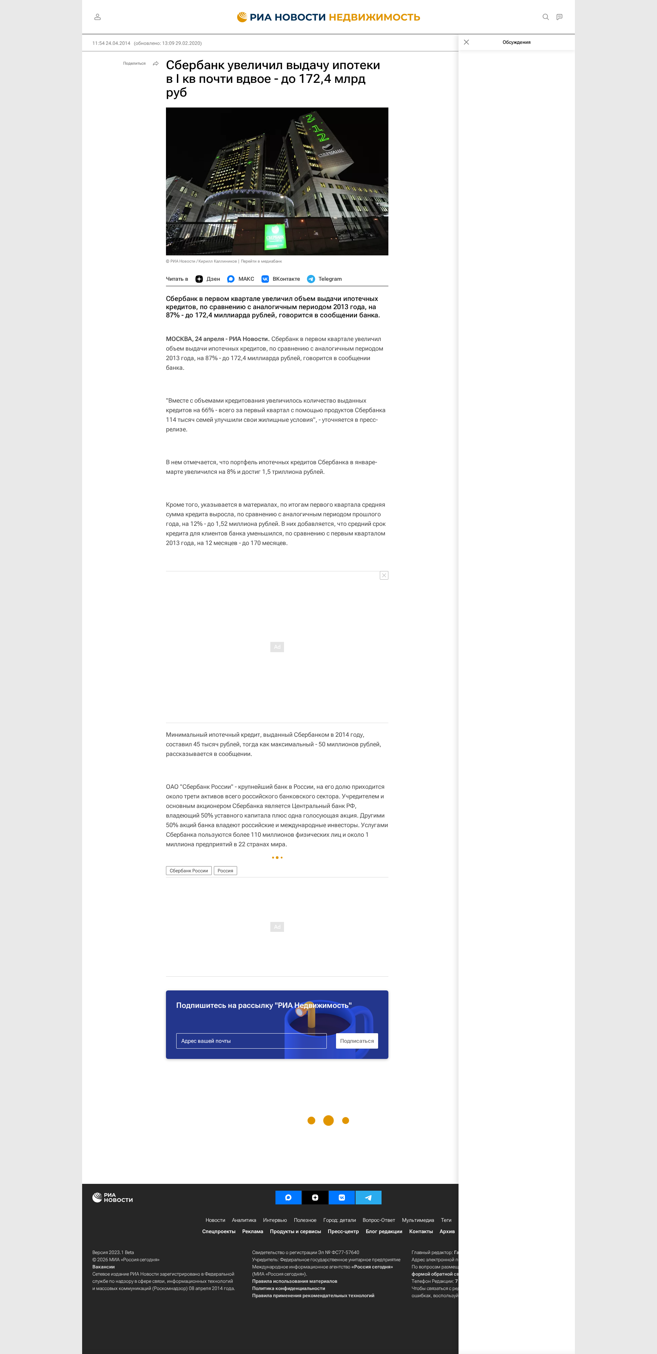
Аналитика (244, 1220)
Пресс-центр (343, 1231)
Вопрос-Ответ (379, 1220)
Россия (225, 870)
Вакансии (103, 1266)
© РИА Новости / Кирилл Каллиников (201, 261)
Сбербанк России (189, 870)
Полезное (305, 1220)
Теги (446, 1220)
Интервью (275, 1220)
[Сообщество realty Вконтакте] (342, 1197)
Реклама (252, 1231)
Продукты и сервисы (295, 1231)
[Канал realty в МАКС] (288, 1197)
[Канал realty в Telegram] (369, 1197)
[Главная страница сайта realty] (328, 17)
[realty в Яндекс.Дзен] (315, 1197)
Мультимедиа (418, 1220)
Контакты (421, 1231)
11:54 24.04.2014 (111, 43)
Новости (215, 1220)
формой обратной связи (439, 1274)
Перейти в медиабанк (261, 261)
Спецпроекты (218, 1231)
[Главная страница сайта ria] (277, 17)
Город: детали (339, 1220)
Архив (447, 1231)
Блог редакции (384, 1231)
